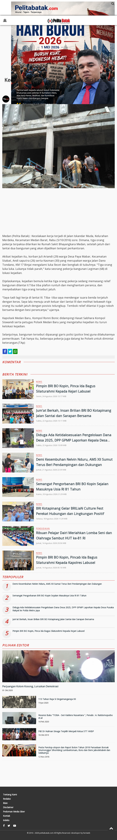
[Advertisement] (58, 47)
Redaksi (7, 798)
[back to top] (111, 828)
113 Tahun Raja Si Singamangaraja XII (57, 699)
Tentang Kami (10, 794)
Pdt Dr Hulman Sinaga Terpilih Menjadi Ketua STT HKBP (66, 731)
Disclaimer (8, 807)
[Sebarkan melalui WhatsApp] (15, 351)
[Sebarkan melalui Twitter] (10, 351)
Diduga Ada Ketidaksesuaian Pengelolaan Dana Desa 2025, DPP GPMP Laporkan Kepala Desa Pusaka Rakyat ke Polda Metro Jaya (73, 440)
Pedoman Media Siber (14, 811)
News (39, 381)
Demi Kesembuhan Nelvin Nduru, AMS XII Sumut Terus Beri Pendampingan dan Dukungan (57, 583)
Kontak (6, 815)
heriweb (86, 833)
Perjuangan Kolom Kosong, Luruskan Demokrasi (30, 686)
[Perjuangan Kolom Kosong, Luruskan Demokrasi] (58, 676)
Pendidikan (43, 528)
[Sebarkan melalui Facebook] (5, 351)
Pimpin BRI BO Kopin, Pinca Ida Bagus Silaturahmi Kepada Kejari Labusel (48, 630)
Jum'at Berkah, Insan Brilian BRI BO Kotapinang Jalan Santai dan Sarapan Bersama (53, 619)
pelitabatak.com (46, 833)
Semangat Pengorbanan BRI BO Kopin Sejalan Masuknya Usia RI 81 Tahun (49, 595)
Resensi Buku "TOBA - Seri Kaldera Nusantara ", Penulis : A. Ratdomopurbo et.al (75, 716)
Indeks (6, 820)
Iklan (5, 803)
